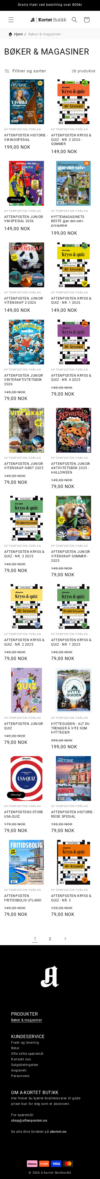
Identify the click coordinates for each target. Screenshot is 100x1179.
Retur (15, 1048)
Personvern (20, 1076)
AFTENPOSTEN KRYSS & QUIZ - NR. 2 (71, 898)
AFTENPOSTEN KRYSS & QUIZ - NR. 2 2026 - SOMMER (71, 139)
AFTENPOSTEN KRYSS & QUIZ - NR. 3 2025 (24, 554)
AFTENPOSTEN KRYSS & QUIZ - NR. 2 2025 (24, 642)
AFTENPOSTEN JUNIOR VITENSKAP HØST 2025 (23, 466)
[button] (11, 20)
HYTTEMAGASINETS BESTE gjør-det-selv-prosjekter (67, 221)
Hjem (18, 34)
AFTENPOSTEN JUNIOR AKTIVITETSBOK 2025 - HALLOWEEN (70, 468)
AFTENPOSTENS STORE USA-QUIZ (23, 814)
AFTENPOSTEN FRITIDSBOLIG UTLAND (22, 898)
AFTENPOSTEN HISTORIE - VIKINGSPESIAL (26, 137)
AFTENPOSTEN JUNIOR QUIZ (23, 726)
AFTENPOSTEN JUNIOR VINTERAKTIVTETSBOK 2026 (23, 380)
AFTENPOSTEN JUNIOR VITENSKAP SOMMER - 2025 (70, 556)
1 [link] (35, 938)
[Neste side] (65, 939)
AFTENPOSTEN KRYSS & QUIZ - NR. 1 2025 (71, 642)
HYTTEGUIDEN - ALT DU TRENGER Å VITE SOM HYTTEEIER (70, 728)
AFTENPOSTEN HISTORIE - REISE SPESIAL (73, 814)
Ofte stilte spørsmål (27, 1054)
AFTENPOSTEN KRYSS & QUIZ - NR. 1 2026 (71, 300)
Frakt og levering (25, 1043)
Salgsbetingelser (25, 1065)
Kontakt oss (21, 1059)
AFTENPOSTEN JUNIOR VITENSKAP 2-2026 (23, 300)
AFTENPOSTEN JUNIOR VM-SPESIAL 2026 (23, 219)
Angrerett (18, 1070)
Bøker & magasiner (26, 1020)
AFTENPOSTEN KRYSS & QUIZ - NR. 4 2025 (71, 378)
